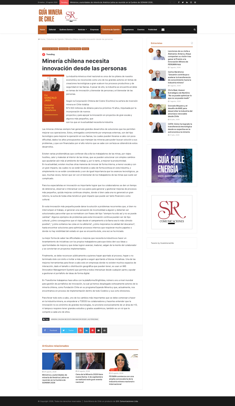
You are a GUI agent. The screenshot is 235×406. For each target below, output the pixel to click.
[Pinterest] (92, 330)
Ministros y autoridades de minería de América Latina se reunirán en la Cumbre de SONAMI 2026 (111, 2)
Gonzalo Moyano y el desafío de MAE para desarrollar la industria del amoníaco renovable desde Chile (180, 111)
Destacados (63, 49)
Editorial (52, 29)
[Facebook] (179, 2)
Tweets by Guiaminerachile (162, 243)
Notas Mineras (75, 49)
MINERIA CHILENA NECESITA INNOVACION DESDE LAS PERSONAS (74, 319)
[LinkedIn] (187, 2)
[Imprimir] (104, 330)
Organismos (128, 29)
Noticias (81, 29)
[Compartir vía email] (98, 330)
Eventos (140, 29)
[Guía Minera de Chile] (58, 15)
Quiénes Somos (66, 29)
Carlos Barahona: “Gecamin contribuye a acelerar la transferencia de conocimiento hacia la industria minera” (179, 77)
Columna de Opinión (111, 29)
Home (42, 29)
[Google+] (80, 330)
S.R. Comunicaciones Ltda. (127, 401)
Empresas (94, 29)
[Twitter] (183, 2)
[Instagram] (191, 2)
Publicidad (152, 29)
